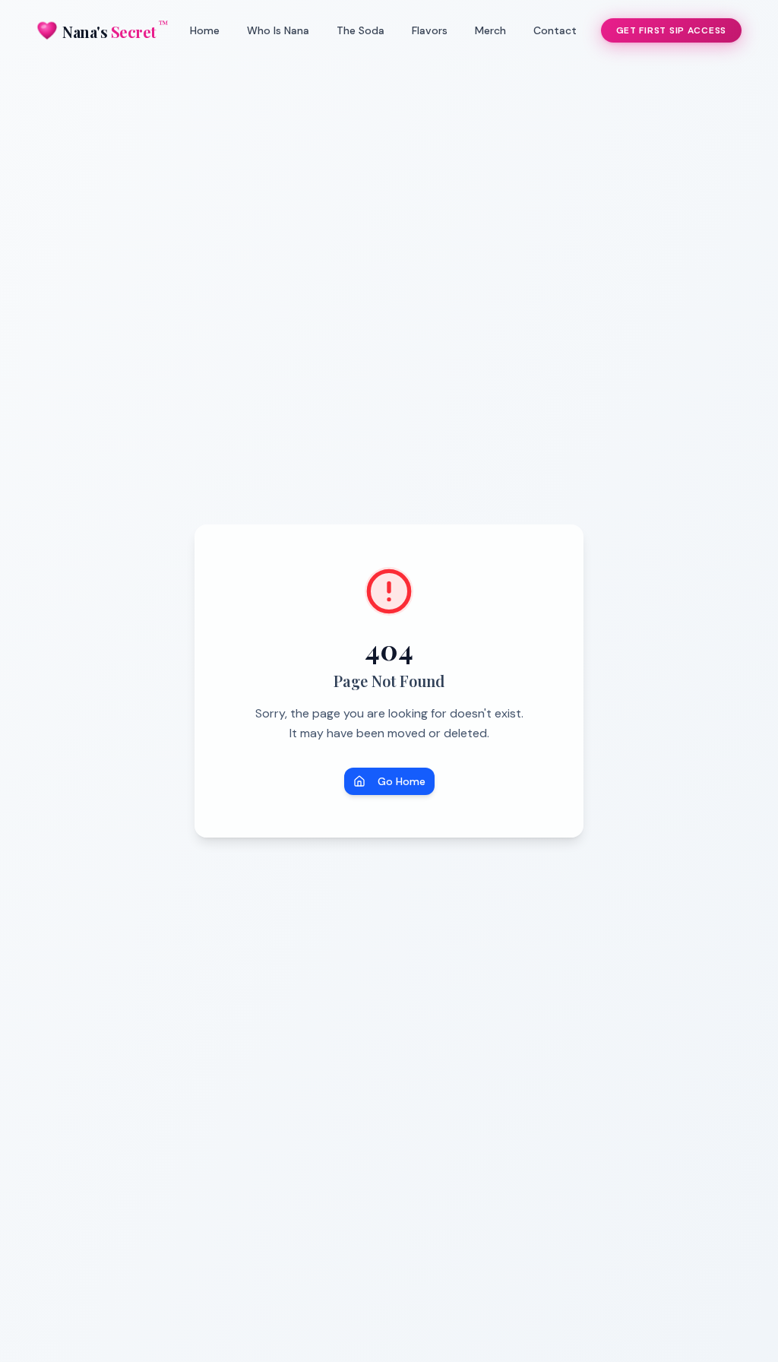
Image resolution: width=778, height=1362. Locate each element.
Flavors (430, 30)
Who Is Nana (278, 30)
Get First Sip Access (671, 30)
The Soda (360, 30)
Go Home (401, 781)
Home (205, 30)
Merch (490, 30)
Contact (555, 30)
